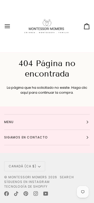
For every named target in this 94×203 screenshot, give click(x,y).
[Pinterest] (26, 193)
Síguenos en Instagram (27, 182)
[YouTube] (45, 193)
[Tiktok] (16, 193)
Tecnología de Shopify (26, 186)
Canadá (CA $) (22, 166)
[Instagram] (35, 193)
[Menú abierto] (12, 26)
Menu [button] (9, 122)
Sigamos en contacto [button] (26, 137)
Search (67, 177)
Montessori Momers (27, 177)
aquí (24, 92)
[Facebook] (6, 193)
